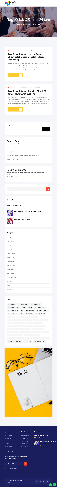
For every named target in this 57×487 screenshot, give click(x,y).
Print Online (46, 338)
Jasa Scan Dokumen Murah (22, 219)
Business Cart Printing (12, 241)
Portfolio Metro (8, 438)
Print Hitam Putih (11, 338)
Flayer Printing (10, 261)
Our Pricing (7, 443)
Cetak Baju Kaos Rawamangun (27, 310)
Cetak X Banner (33, 317)
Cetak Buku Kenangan (12, 314)
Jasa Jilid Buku (10, 269)
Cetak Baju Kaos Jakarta (13, 307)
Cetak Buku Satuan (11, 147)
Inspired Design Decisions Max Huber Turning (27, 211)
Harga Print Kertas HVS (13, 176)
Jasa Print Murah (23, 332)
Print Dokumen (36, 335)
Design (35, 320)
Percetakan (9, 281)
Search (8, 126)
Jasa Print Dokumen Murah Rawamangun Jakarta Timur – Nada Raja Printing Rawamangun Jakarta (28, 173)
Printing (8, 285)
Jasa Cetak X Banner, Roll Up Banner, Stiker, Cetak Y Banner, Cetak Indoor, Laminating (26, 57)
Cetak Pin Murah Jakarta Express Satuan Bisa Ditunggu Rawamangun (23, 155)
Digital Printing (10, 257)
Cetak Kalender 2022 (12, 151)
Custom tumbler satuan (25, 320)
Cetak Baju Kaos (11, 304)
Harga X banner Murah (19, 323)
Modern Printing (25, 436)
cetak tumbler (11, 317)
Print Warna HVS (27, 341)
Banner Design (10, 237)
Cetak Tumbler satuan (22, 317)
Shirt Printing (10, 289)
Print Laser (28, 338)
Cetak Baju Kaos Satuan (42, 310)
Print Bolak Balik (18, 335)
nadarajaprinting (24, 51)
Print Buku (27, 335)
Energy (9, 323)
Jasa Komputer (10, 273)
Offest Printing (24, 438)
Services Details (8, 446)
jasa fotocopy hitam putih (26, 326)
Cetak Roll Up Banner (40, 314)
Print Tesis (18, 341)
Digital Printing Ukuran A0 (13, 159)
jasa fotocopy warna (25, 329)
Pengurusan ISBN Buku (35, 332)
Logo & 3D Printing (11, 277)
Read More (13, 75)
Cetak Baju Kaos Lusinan (40, 307)
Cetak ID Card (10, 245)
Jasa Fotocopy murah (39, 326)
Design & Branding (11, 253)
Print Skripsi (10, 341)
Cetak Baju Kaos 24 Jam (23, 304)
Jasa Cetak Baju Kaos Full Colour (34, 323)
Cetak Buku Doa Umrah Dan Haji (14, 143)
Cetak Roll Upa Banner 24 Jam (26, 314)
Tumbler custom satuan (39, 341)
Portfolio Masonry (9, 436)
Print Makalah (37, 338)
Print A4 (9, 335)
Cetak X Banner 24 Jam (12, 320)
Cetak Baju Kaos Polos (13, 310)
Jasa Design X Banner (12, 326)
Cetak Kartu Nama (11, 249)
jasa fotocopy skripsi (12, 329)
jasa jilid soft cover (12, 332)
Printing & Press (24, 443)
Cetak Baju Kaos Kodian (27, 307)
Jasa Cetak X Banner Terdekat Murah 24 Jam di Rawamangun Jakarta (27, 92)
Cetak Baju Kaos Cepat (36, 304)
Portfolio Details (8, 441)
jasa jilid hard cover (37, 329)
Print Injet (21, 338)
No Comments (36, 51)
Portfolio (45, 332)
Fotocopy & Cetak (11, 265)
